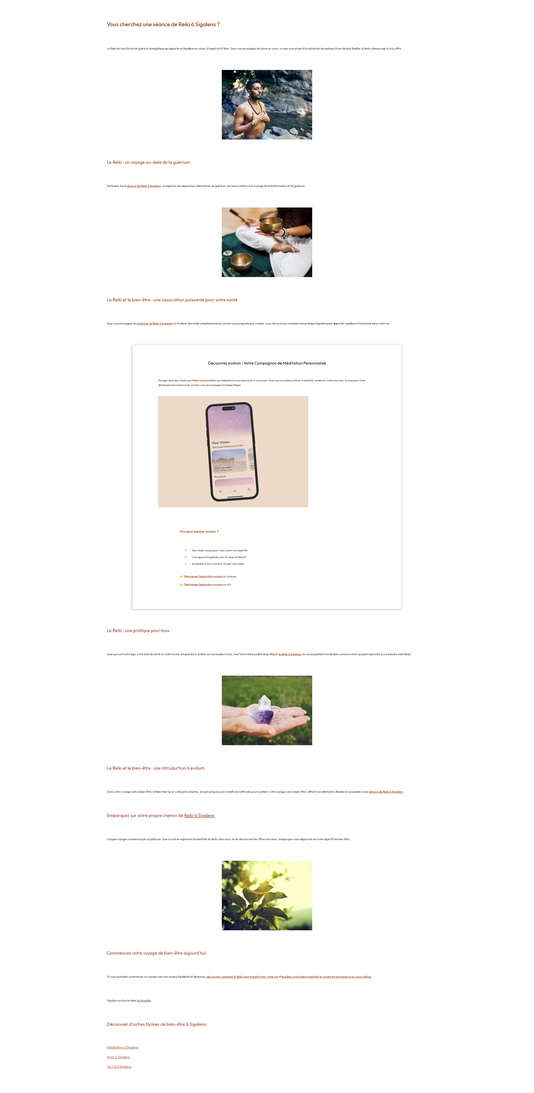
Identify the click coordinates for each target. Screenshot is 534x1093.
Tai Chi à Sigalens (119, 1066)
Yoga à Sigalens (118, 1057)
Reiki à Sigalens (199, 815)
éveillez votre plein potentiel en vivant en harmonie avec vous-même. (327, 976)
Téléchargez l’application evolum (203, 576)
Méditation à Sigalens (122, 1047)
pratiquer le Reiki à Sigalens (155, 323)
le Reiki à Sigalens (290, 654)
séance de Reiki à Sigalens (144, 186)
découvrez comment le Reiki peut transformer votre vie (242, 976)
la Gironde (144, 1000)
